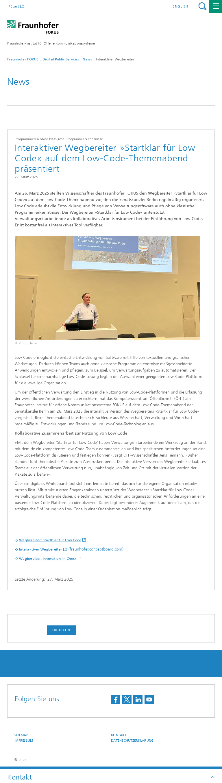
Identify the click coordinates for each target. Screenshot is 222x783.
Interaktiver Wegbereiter (40, 549)
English (180, 6)
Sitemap (21, 735)
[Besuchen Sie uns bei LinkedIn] (138, 699)
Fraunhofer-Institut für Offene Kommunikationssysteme (51, 43)
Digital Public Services (60, 59)
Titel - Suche (202, 6)
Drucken (61, 630)
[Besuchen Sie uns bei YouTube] (149, 699)
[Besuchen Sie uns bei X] (127, 699)
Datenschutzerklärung (132, 741)
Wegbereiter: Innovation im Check (48, 559)
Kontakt (118, 735)
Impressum (23, 741)
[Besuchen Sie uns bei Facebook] (115, 699)
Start (15, 6)
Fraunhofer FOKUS (23, 59)
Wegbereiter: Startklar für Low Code (50, 540)
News (87, 59)
